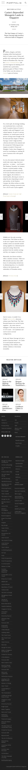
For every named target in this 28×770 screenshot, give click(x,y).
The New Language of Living (7, 756)
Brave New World (6, 603)
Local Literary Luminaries (5, 543)
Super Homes (5, 528)
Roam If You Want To (6, 519)
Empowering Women (5, 741)
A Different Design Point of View (7, 696)
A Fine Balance (5, 657)
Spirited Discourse (7, 481)
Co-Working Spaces (7, 550)
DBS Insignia (18, 493)
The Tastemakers (6, 693)
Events (17, 482)
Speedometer (19, 463)
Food (3, 555)
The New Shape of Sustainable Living (7, 726)
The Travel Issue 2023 (6, 638)
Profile (16, 423)
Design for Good (6, 647)
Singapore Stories (6, 609)
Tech (17, 480)
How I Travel (5, 686)
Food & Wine (19, 466)
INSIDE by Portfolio (20, 509)
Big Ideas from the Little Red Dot (7, 484)
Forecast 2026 (5, 732)
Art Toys (4, 552)
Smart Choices (5, 642)
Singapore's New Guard (6, 700)
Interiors (18, 469)
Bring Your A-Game (7, 579)
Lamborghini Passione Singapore (20, 512)
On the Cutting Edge (7, 465)
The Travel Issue (6, 635)
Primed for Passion (7, 654)
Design (17, 474)
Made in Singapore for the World (7, 651)
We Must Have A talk (6, 502)
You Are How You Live (6, 468)
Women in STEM (6, 566)
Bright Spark (5, 706)
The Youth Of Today (7, 540)
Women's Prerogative (5, 509)
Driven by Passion (6, 616)
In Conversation (6, 563)
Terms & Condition (7, 428)
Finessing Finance (6, 488)
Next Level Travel (6, 712)
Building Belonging (7, 760)
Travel (17, 471)
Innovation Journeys (4, 612)
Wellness (18, 477)
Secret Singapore (19, 503)
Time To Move (5, 547)
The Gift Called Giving (6, 475)
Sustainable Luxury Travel (7, 575)
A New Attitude (5, 629)
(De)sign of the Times (6, 619)
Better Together (6, 709)
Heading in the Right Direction (5, 679)
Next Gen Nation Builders (6, 722)
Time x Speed (5, 493)
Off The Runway (6, 478)
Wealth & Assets (20, 440)
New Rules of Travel (7, 587)
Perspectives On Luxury (6, 534)
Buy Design (5, 525)
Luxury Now (5, 506)
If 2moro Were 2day (7, 471)
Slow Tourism (5, 537)
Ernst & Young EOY (20, 488)
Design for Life (6, 499)
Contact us (4, 423)
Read (16, 432)
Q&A (16, 425)
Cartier (5, 73)
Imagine (4, 522)
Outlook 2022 (5, 589)
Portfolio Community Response (5, 570)
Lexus (16, 506)
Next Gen (4, 644)
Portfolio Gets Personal (5, 750)
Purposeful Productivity (5, 626)
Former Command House (12, 62)
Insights (18, 446)
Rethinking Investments (5, 715)
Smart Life (4, 530)
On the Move (5, 753)
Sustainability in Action (6, 689)
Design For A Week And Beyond (7, 461)
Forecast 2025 (5, 669)
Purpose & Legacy (6, 719)
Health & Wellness (7, 606)
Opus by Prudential (20, 491)
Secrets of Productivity (5, 600)
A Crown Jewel (13, 276)
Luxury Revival (5, 584)
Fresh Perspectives (7, 558)
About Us (4, 420)
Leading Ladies (6, 632)
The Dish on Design (7, 592)
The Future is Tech (7, 496)
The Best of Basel (6, 513)
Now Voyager (5, 491)
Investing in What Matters (6, 745)
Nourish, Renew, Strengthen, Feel (6, 666)
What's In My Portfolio (18, 429)
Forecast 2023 (5, 622)
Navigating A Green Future (7, 596)
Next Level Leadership (5, 672)
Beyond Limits (5, 735)
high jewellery (11, 319)
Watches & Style (20, 460)
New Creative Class (7, 662)
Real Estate (19, 443)
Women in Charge (6, 683)
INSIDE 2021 (5, 581)
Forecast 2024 (5, 660)
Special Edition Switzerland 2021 (19, 497)
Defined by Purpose (7, 676)
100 (16, 420)
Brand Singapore (6, 515)
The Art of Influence (7, 738)
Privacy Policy (5, 425)
